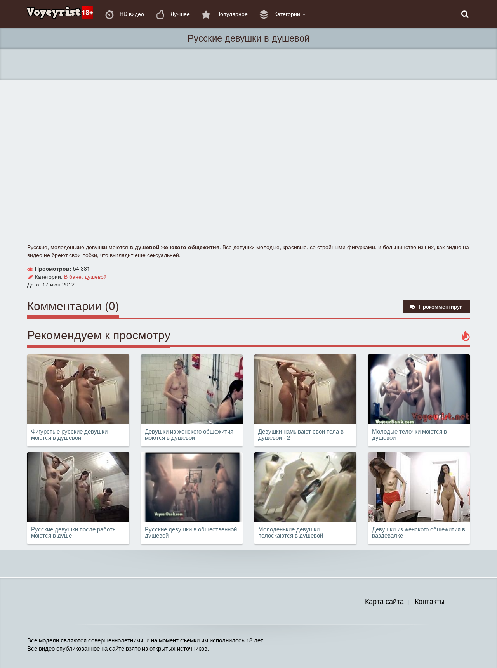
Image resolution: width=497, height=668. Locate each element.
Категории (287, 13)
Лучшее (179, 13)
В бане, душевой (85, 276)
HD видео (131, 13)
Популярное (231, 13)
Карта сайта (384, 601)
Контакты (430, 601)
